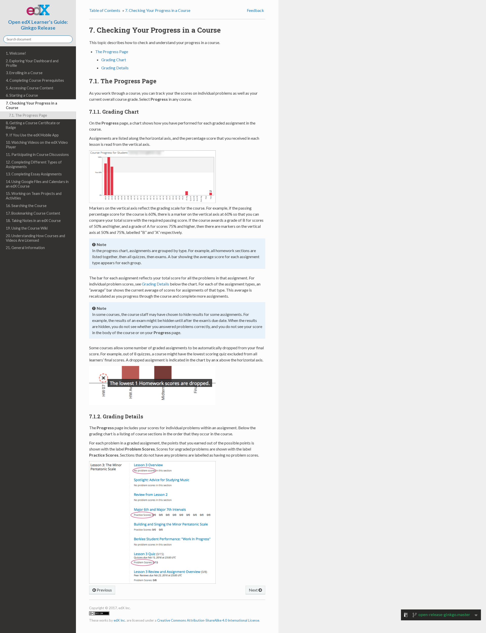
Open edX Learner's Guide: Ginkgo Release (38, 25)
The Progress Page (111, 51)
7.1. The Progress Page (28, 115)
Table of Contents (104, 10)
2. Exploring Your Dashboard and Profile (32, 63)
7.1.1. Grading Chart (114, 111)
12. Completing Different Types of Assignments (34, 164)
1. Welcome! (16, 53)
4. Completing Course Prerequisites (35, 80)
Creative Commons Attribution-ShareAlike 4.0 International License (208, 620)
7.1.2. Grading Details (116, 416)
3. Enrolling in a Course (24, 73)
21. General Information (25, 248)
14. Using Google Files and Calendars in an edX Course (37, 183)
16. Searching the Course (26, 205)
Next (253, 589)
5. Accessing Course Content (29, 88)
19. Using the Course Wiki (27, 228)
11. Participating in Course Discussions (37, 154)
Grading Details (115, 67)
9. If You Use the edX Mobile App (32, 135)
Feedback (255, 10)
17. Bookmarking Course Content (33, 213)
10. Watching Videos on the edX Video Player (37, 144)
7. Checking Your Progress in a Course (31, 105)
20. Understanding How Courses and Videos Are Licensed (35, 238)
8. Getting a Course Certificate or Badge (33, 125)
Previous (104, 589)
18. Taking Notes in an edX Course (33, 220)
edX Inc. (120, 620)
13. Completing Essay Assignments (34, 174)
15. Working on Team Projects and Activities (34, 195)
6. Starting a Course (22, 95)
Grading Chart (113, 59)
